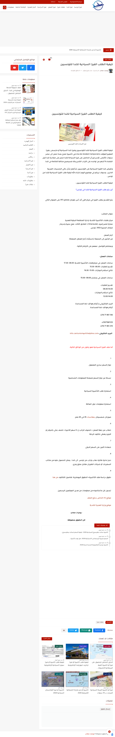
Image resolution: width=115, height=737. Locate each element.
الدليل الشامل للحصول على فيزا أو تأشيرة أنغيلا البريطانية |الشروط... (102, 665)
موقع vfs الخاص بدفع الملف (99, 498)
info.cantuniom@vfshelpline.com (83, 334)
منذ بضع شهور (102, 530)
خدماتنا (53, 2)
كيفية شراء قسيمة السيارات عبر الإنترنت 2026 (12, 101)
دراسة (31, 153)
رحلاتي (30, 157)
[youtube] (14, 67)
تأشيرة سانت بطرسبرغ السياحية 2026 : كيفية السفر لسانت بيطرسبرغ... (84, 532)
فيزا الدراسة (42, 7)
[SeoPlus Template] (112, 734)
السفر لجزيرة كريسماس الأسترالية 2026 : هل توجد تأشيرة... (88, 539)
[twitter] (23, 67)
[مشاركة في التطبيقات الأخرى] (64, 630)
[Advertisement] (57, 29)
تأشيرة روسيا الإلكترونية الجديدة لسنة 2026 (94, 545)
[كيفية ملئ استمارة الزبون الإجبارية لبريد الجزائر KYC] (28, 111)
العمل (31, 149)
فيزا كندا (69, 7)
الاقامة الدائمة (28, 145)
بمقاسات (91, 417)
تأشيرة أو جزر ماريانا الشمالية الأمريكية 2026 (85, 50)
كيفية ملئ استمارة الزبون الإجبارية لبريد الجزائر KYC (12, 111)
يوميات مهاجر (89, 734)
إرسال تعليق (105, 709)
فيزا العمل (52, 7)
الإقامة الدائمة (21, 7)
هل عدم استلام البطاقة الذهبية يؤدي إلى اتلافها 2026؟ (13, 123)
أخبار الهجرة (32, 7)
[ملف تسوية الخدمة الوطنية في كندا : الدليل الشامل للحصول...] (28, 88)
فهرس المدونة (62, 2)
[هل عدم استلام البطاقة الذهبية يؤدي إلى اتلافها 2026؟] (28, 121)
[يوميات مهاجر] (98, 5)
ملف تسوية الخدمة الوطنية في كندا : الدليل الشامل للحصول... (12, 90)
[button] (99, 630)
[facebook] (31, 67)
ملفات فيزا (61, 7)
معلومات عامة (8, 7)
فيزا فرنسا (78, 7)
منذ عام (85, 688)
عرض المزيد (46, 638)
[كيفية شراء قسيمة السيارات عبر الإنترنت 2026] (28, 101)
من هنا (56, 478)
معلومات (30, 176)
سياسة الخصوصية (76, 2)
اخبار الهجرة (28, 141)
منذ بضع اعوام (83, 660)
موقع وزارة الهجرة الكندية (100, 505)
